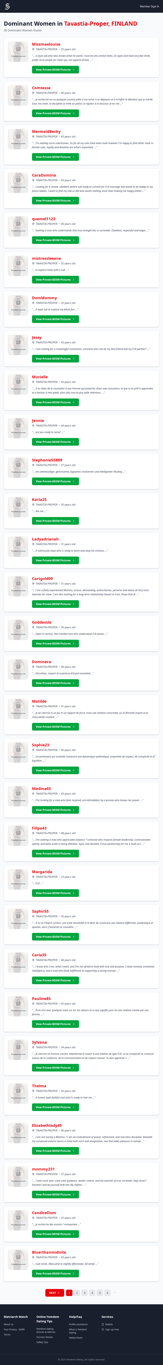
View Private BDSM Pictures (53, 69)
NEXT (52, 1293)
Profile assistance (78, 1324)
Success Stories (44, 1337)
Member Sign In (149, 6)
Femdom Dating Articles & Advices (45, 1330)
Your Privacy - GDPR (14, 1329)
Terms (7, 1334)
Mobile (109, 1324)
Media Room (75, 1337)
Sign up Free (112, 1329)
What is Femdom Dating (78, 1331)
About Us (9, 1324)
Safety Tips (42, 1342)
